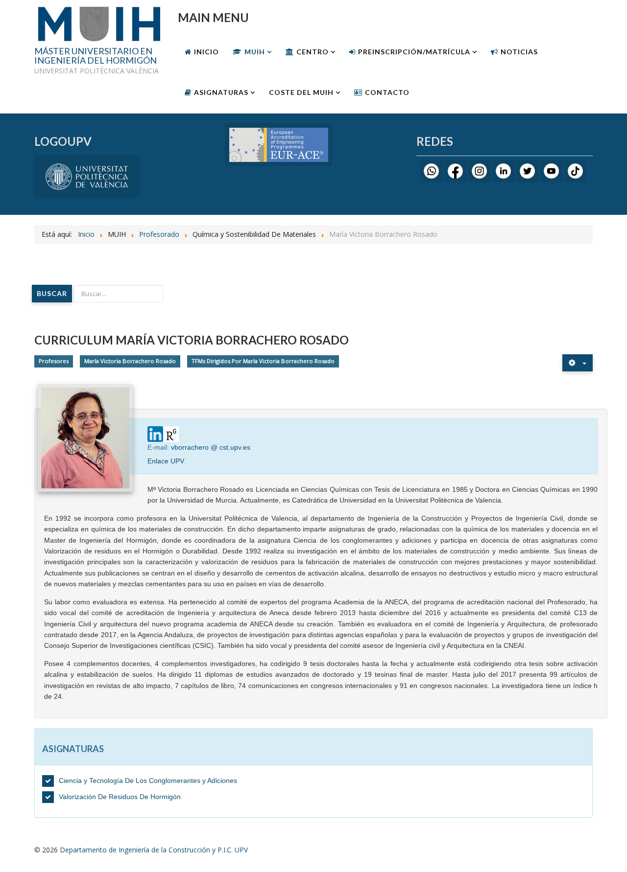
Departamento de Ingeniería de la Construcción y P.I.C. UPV (154, 849)
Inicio (206, 51)
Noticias (519, 51)
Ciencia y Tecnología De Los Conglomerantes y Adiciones (148, 780)
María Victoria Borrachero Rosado (130, 361)
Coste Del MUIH (301, 92)
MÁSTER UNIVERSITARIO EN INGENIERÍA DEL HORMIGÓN (95, 56)
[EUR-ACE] (278, 144)
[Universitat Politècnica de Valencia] (86, 176)
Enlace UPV (165, 461)
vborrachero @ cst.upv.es (210, 447)
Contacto (387, 92)
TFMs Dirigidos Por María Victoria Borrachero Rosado (263, 361)
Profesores (54, 361)
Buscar (52, 293)
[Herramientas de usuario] (577, 362)
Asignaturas (221, 92)
